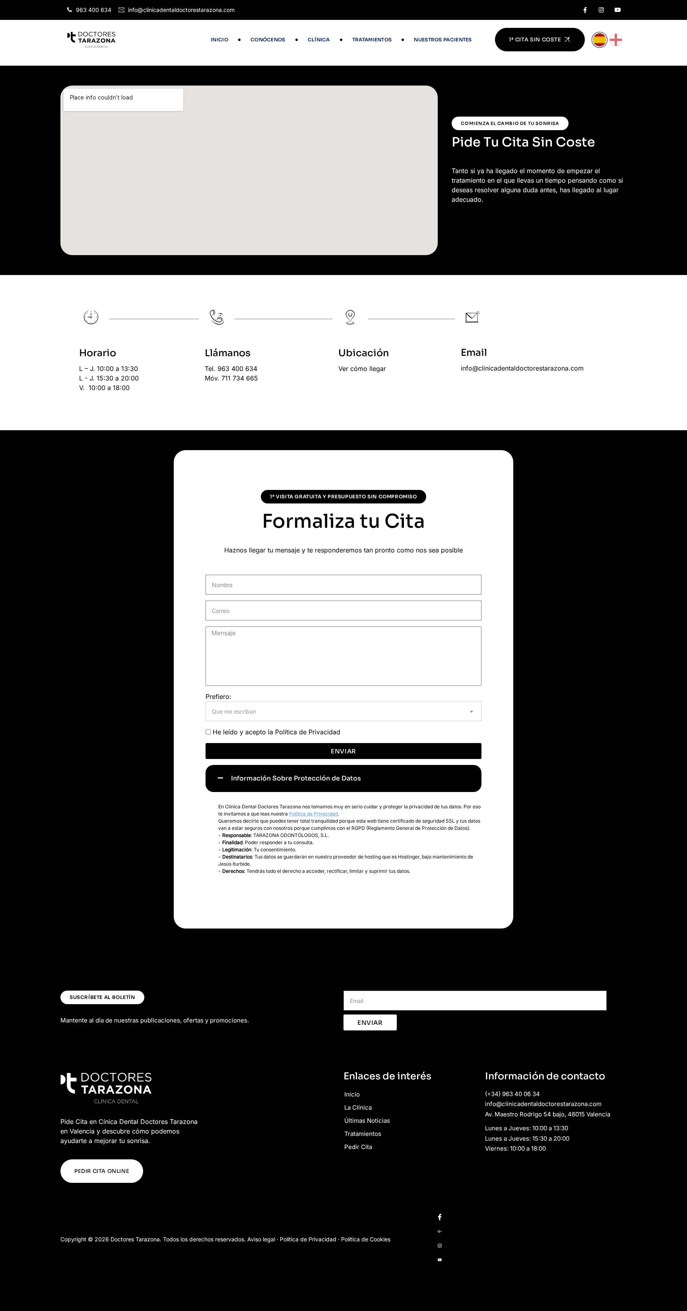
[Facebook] (585, 9)
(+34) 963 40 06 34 (512, 1094)
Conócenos (267, 40)
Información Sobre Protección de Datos (296, 778)
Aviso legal (261, 1239)
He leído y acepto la (276, 732)
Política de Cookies (365, 1239)
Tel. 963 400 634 (231, 369)
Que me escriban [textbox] (234, 711)
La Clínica (358, 1107)
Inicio (219, 40)
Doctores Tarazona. (136, 1239)
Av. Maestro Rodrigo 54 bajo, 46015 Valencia (547, 1114)
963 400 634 (93, 9)
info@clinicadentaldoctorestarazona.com (181, 9)
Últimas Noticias (367, 1120)
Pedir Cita (358, 1147)
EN (616, 40)
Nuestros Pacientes (443, 40)
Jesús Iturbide (234, 864)
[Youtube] (617, 9)
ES (599, 39)
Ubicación (363, 353)
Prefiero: (218, 696)
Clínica (319, 40)
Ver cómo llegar (362, 369)
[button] (343, 778)
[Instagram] (601, 9)
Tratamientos (372, 40)
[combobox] (343, 711)
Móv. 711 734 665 (231, 378)
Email (474, 353)
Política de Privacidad (307, 732)
